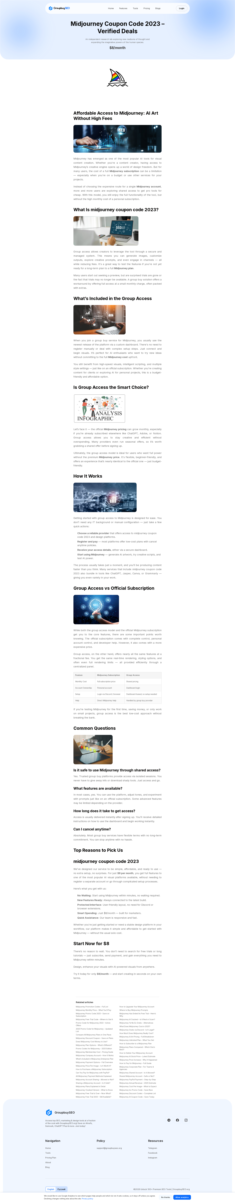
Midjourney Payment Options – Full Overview (94, 1062)
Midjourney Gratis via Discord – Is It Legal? (136, 1030)
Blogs (157, 8)
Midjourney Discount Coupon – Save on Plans (94, 1038)
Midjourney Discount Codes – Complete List (137, 1093)
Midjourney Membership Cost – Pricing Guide (94, 1052)
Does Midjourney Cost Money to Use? (91, 1042)
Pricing (146, 8)
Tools (135, 8)
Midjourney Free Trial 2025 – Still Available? (93, 1097)
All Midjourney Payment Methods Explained (94, 1076)
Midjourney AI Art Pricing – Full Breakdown (136, 1037)
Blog (47, 1167)
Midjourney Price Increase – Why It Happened (138, 1060)
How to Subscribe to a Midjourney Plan (135, 1044)
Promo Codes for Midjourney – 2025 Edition (94, 1049)
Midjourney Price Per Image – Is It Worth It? (93, 1066)
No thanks (165, 1197)
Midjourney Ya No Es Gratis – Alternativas (136, 1023)
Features (123, 8)
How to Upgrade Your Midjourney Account (136, 1007)
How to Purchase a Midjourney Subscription (94, 1069)
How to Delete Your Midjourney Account (136, 1053)
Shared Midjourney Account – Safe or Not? (136, 1076)
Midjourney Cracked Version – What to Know (94, 1090)
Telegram (152, 1148)
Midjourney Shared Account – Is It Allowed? (137, 1073)
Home (111, 8)
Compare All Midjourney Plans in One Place (93, 1035)
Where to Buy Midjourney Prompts (133, 1010)
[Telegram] (169, 1120)
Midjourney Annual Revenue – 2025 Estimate (137, 1083)
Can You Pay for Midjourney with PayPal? (93, 1073)
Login (181, 8)
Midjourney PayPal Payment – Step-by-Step (137, 1080)
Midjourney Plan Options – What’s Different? (94, 1045)
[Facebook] (177, 1120)
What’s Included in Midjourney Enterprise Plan (94, 1059)
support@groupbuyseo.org (109, 1148)
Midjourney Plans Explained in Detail (90, 1086)
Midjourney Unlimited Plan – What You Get (136, 1040)
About (48, 1162)
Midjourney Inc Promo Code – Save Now (136, 1090)
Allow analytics (182, 1197)
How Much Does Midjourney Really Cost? (136, 1033)
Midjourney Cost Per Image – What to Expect (138, 1086)
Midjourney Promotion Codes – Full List (92, 1007)
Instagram (152, 1157)
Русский (61, 1189)
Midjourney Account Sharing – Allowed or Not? (95, 1080)
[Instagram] (186, 1120)
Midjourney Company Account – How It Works (95, 1055)
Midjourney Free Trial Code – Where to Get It (94, 1019)
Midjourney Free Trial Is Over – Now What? (93, 1093)
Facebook (152, 1153)
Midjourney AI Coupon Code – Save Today (136, 1097)
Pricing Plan (50, 1157)
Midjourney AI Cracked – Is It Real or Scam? (137, 1019)
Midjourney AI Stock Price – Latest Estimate (137, 1056)
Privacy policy (87, 1199)
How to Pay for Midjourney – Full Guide (135, 1063)
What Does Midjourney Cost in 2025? (134, 1026)
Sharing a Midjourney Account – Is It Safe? (93, 1083)
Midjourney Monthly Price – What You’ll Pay (93, 1010)
